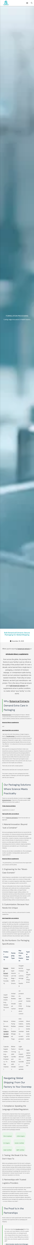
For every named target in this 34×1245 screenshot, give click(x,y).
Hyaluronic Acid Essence (5, 1033)
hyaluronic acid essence (12, 817)
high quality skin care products (10, 814)
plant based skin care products (10, 730)
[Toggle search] (31, 3)
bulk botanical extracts (17, 686)
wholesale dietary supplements (17, 654)
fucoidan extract (11, 736)
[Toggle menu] (27, 3)
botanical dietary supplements (10, 722)
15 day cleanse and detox (9, 806)
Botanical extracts (6, 714)
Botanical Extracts (19, 701)
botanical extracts (24, 649)
